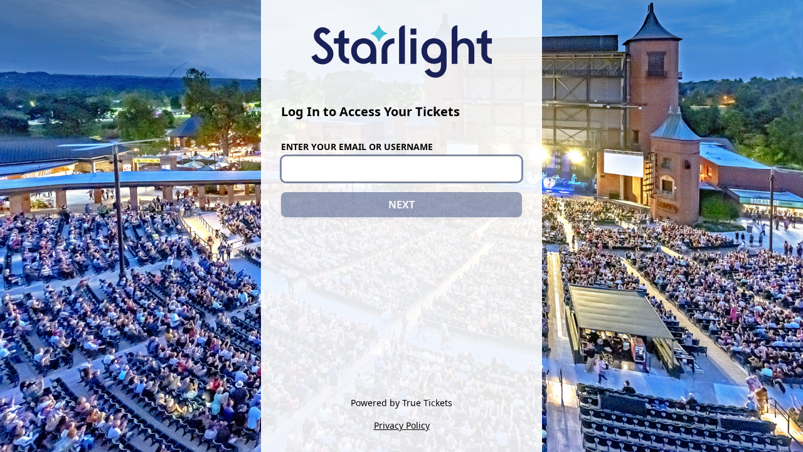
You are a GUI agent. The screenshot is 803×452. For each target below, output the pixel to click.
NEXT (401, 205)
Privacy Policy (402, 425)
